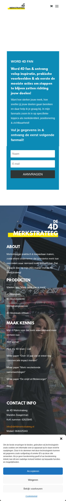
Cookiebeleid (31, 496)
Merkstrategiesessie (17, 306)
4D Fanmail (13, 341)
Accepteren (33, 471)
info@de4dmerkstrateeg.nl (20, 426)
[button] (61, 438)
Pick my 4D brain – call (19, 349)
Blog (9, 386)
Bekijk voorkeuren (33, 488)
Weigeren (33, 480)
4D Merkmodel (14, 299)
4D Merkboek (14, 294)
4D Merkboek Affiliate (18, 313)
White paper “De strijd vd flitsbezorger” (27, 379)
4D (23, 299)
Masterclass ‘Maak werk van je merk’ (26, 287)
